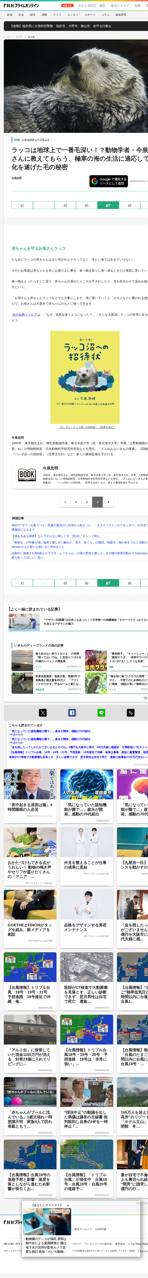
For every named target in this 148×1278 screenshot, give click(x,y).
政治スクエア (120, 5)
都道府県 (121, 14)
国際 (44, 14)
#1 (22, 205)
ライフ (57, 14)
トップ (7, 36)
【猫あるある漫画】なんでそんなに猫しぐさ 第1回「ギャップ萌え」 (57, 536)
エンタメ (72, 14)
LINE (101, 713)
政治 (9, 14)
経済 (32, 14)
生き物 (31, 36)
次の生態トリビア (24, 314)
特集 (138, 5)
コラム (105, 14)
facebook (72, 713)
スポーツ (89, 14)
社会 (21, 14)
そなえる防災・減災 (91, 5)
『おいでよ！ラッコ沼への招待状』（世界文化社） (87, 427)
